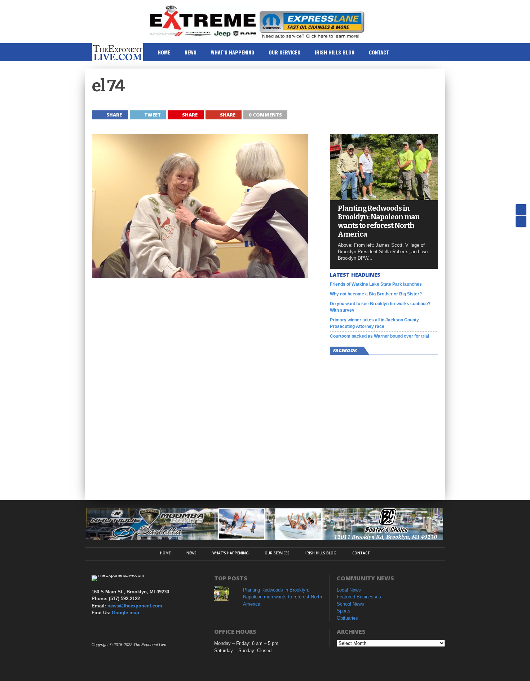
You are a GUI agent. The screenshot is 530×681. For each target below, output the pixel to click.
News (190, 52)
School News (350, 604)
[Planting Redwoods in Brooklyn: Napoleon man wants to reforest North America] (384, 198)
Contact (379, 52)
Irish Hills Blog (334, 52)
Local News (349, 590)
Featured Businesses (359, 596)
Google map (125, 612)
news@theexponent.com (134, 605)
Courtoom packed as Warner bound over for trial (379, 336)
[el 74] (200, 276)
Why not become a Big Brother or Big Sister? (376, 293)
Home (164, 52)
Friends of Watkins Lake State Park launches (376, 284)
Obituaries (347, 618)
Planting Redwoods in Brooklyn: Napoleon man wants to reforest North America (379, 221)
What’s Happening (232, 52)
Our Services (284, 52)
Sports (343, 611)
